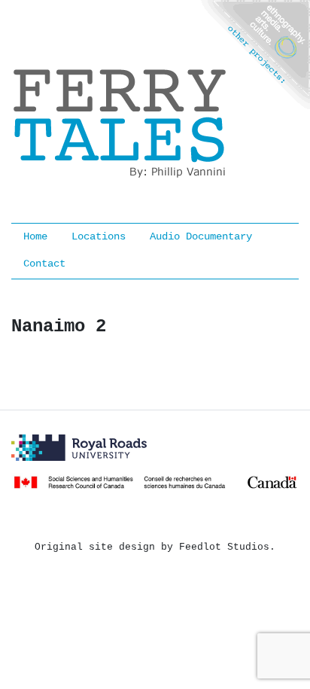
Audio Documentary (201, 236)
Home (35, 236)
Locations (98, 236)
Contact (44, 264)
